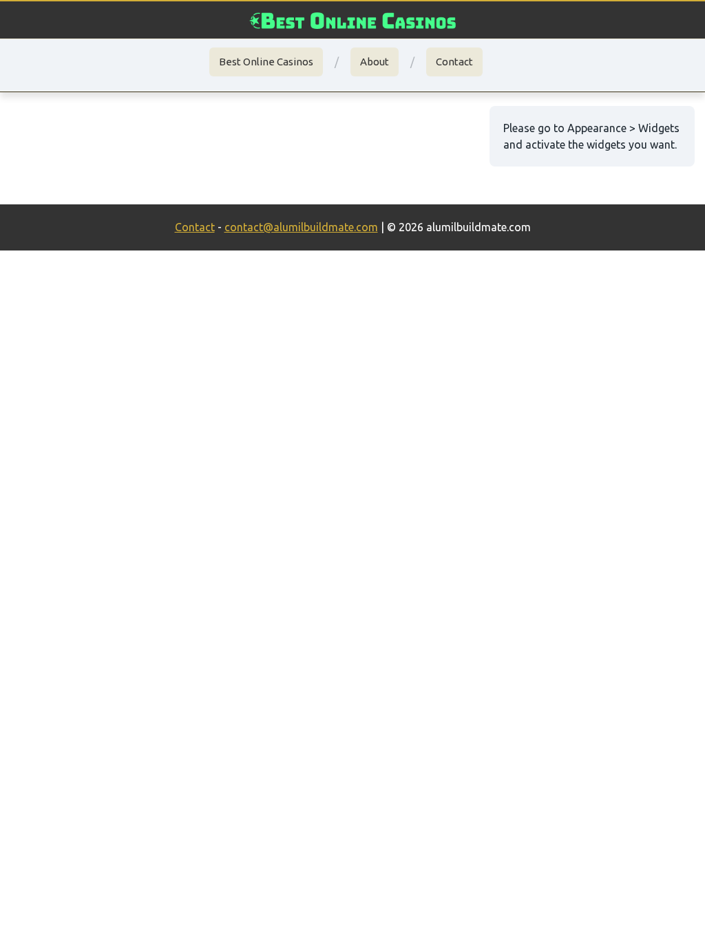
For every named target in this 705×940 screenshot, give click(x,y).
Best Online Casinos (266, 61)
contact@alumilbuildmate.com (301, 227)
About (374, 61)
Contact (454, 61)
